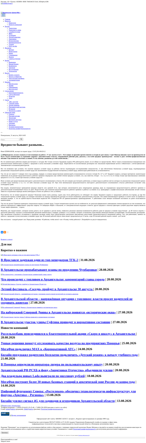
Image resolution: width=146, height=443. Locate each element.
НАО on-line (13, 46)
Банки (11, 53)
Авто (10, 98)
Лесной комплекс (15, 37)
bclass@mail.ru (10, 409)
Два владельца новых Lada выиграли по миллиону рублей (43, 376)
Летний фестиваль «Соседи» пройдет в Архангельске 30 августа (47, 289)
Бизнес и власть (14, 75)
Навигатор (12, 23)
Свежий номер (14, 103)
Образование (13, 87)
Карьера (7, 82)
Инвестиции (13, 51)
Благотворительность (16, 93)
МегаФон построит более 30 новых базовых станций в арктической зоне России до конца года (68, 382)
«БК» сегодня (13, 102)
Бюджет (11, 50)
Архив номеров (14, 105)
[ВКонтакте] (2, 232)
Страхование (13, 55)
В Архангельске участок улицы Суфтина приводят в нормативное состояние (55, 322)
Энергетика (13, 28)
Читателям (12, 118)
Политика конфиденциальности (19, 128)
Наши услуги (13, 121)
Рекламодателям (14, 116)
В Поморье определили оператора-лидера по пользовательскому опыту (52, 364)
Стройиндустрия (14, 32)
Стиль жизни (9, 91)
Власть (7, 73)
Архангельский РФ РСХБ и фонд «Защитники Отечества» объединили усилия (57, 370)
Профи (11, 85)
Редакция (12, 109)
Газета (7, 100)
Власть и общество (15, 76)
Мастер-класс (13, 84)
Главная (7, 19)
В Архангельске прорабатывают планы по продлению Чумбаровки (49, 269)
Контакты (12, 125)
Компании (12, 62)
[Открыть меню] (3, 15)
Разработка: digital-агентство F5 (83, 435)
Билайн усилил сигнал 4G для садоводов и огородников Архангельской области (58, 401)
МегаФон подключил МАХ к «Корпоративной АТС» (38, 349)
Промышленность (15, 42)
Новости (8, 21)
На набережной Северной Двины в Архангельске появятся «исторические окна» (58, 312)
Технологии (13, 71)
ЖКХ (10, 33)
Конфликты (13, 66)
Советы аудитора (14, 59)
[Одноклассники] (5, 232)
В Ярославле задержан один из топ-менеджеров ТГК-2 (39, 260)
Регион (7, 26)
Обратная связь (10, 112)
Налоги (11, 57)
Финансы (8, 48)
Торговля (12, 68)
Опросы (11, 114)
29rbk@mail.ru (28, 409)
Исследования (13, 69)
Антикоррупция (14, 80)
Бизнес (7, 60)
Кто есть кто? (13, 89)
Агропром (12, 35)
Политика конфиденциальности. (52, 409)
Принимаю (5, 432)
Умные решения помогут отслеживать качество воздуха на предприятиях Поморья (60, 343)
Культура (12, 96)
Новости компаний (15, 24)
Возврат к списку (7, 239)
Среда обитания (14, 94)
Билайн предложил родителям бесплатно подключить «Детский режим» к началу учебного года (69, 355)
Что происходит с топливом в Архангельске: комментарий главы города (52, 279)
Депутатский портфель (16, 78)
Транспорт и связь (15, 30)
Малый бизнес (14, 64)
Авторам (12, 123)
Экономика (12, 39)
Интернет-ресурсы (15, 119)
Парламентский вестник (17, 107)
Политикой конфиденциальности (84, 429)
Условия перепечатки (16, 127)
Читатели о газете (15, 111)
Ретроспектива (14, 41)
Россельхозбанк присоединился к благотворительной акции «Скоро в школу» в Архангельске (68, 333)
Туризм (11, 44)
